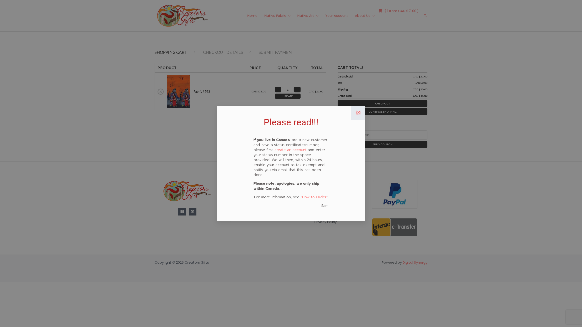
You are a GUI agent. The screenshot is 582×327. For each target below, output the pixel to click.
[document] (291, 163)
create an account (290, 150)
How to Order (314, 197)
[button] (358, 112)
